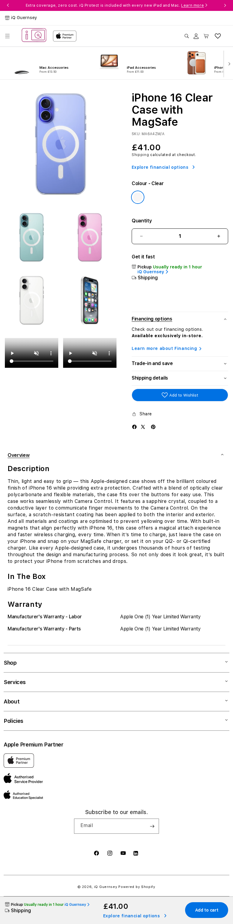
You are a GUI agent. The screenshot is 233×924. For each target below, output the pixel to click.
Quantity (142, 221)
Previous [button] (8, 5)
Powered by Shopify (136, 887)
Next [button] (225, 5)
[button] (7, 36)
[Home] (34, 36)
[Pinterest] (153, 426)
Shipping (140, 155)
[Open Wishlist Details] (218, 36)
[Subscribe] (152, 826)
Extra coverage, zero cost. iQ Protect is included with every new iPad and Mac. (115, 5)
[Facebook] (134, 426)
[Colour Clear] (138, 197)
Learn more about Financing (164, 348)
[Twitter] (143, 426)
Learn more (192, 5)
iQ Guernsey (105, 887)
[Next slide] (228, 63)
